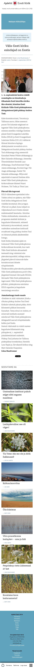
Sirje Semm (7, 542)
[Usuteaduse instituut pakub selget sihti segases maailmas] (17, 389)
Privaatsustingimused (17, 645)
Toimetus (17, 616)
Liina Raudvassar (23, 58)
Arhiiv (17, 623)
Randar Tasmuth (9, 401)
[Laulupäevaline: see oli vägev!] (17, 422)
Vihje (17, 627)
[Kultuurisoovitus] (17, 481)
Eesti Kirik (24, 3)
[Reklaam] (17, 29)
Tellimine (16, 665)
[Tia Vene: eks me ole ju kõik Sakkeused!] (17, 451)
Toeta (17, 625)
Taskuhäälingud (17, 657)
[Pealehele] (15, 5)
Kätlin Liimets (8, 460)
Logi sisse (23, 665)
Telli (17, 629)
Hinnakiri (17, 619)
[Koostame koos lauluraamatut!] (17, 592)
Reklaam (17, 621)
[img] (31, 665)
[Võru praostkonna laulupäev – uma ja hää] (17, 533)
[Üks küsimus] (17, 507)
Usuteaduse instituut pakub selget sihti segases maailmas (17, 394)
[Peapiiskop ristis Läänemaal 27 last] (17, 563)
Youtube (17, 655)
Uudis (8, 60)
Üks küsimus (9, 509)
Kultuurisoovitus (11, 483)
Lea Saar (7, 487)
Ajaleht (8, 3)
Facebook (17, 653)
